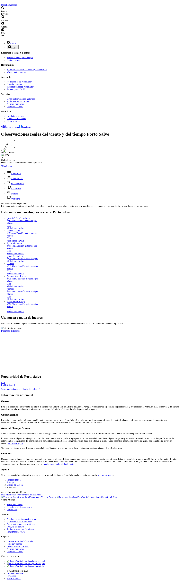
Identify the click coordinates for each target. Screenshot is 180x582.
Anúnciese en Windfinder (18, 101)
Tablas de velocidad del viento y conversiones (27, 69)
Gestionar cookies (15, 106)
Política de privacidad (16, 118)
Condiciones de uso (15, 116)
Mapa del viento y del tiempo (20, 57)
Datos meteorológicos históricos (21, 99)
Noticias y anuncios (15, 104)
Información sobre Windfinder (20, 87)
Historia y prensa (14, 84)
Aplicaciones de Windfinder (19, 82)
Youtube (40, 566)
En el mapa (7, 166)
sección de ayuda (15, 443)
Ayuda (13, 43)
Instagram (41, 563)
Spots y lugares (13, 60)
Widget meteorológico (16, 72)
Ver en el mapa (12, 127)
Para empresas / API (16, 89)
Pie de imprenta (14, 121)
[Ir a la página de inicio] (1, 2)
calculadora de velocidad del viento (58, 464)
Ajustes (14, 48)
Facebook (26, 127)
